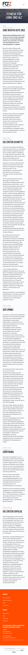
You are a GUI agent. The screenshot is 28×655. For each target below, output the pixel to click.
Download (5, 620)
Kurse (4, 603)
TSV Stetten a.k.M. (11, 648)
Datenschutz (6, 613)
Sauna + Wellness (7, 600)
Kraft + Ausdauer (7, 597)
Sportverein (6, 605)
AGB (4, 616)
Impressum (5, 618)
